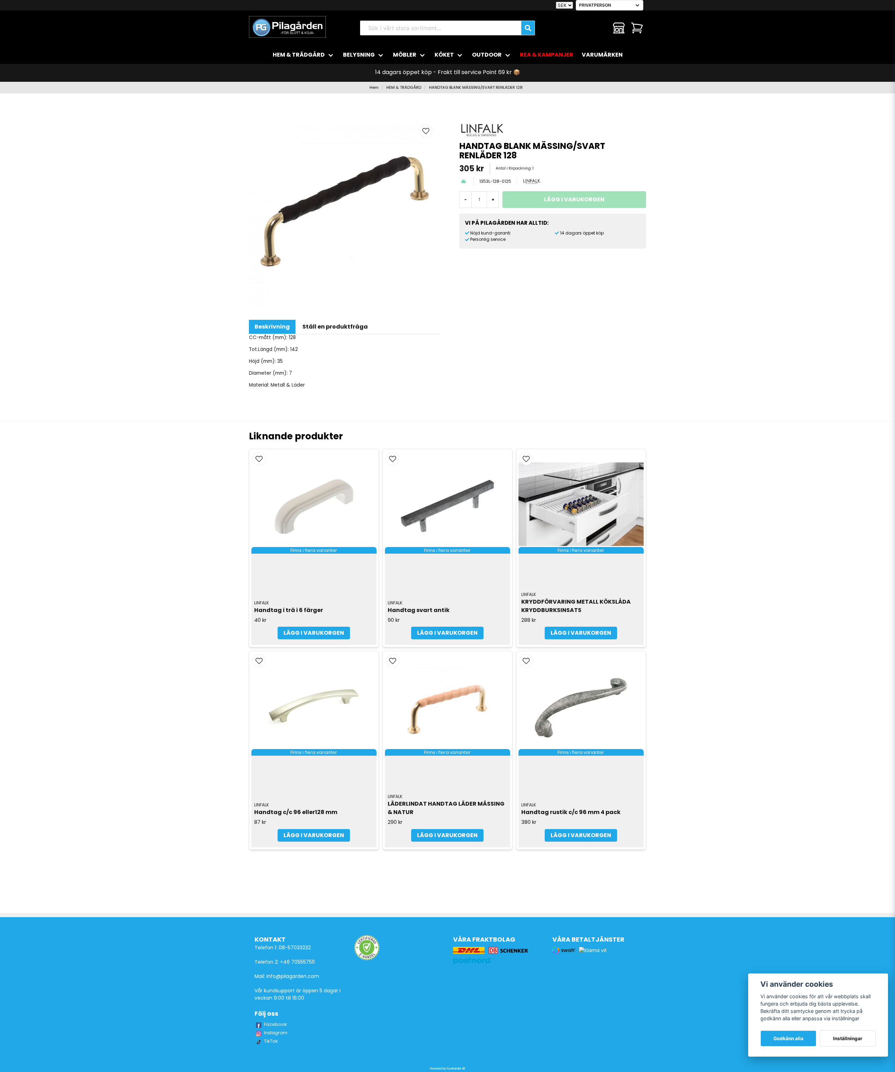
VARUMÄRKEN (602, 55)
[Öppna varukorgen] (637, 28)
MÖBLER (404, 55)
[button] (426, 131)
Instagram (275, 1032)
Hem (374, 87)
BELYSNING (359, 55)
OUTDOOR (487, 55)
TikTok (271, 1041)
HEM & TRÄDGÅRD (299, 55)
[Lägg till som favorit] (601, 28)
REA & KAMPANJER (546, 55)
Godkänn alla (788, 1038)
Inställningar (847, 1038)
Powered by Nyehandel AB (447, 1069)
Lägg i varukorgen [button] (314, 633)
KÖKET (444, 55)
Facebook (275, 1024)
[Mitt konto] (619, 28)
